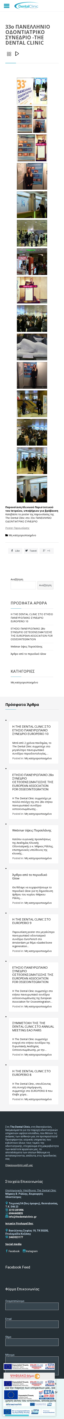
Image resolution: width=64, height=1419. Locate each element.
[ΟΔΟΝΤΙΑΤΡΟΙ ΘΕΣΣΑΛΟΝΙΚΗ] (26, 5)
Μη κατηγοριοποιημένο (22, 535)
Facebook (14, 1251)
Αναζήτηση (17, 579)
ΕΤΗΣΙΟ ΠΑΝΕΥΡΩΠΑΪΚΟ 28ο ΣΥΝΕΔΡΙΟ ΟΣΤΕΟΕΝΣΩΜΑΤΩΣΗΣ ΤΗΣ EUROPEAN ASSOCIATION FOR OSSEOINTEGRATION (32, 634)
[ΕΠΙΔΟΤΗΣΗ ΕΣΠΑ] (29, 1367)
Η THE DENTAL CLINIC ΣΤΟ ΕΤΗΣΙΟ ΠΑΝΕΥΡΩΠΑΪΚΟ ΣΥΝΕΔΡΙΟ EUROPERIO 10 (32, 617)
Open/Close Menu (7, 6)
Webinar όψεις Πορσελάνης (26, 646)
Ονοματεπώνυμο (14, 1301)
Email (8, 1319)
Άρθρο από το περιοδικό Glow (28, 653)
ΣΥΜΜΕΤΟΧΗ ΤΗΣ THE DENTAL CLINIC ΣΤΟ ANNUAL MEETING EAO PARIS (33, 1026)
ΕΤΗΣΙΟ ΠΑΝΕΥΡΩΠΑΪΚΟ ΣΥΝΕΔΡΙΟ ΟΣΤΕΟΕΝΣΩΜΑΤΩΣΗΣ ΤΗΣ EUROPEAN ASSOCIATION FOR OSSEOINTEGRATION (33, 974)
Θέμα (8, 1336)
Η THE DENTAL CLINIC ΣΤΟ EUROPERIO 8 (31, 1073)
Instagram (32, 1251)
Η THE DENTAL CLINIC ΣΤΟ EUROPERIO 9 (31, 921)
